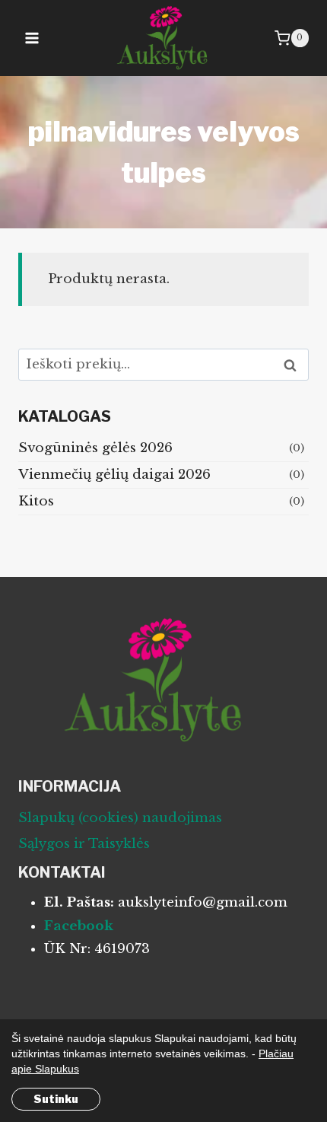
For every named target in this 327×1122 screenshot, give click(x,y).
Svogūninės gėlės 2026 (95, 448)
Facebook (78, 926)
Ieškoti (294, 365)
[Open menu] (32, 37)
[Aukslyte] (163, 38)
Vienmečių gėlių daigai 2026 (114, 475)
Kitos (36, 501)
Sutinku (55, 1098)
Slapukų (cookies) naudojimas (120, 818)
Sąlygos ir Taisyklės (84, 844)
